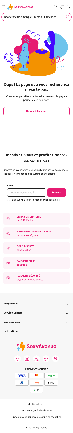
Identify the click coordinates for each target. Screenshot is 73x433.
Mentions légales (36, 404)
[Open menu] (3, 7)
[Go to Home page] (20, 7)
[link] (56, 7)
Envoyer (56, 192)
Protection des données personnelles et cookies (36, 416)
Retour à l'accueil (36, 111)
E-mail (10, 185)
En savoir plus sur (36, 199)
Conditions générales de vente (36, 410)
